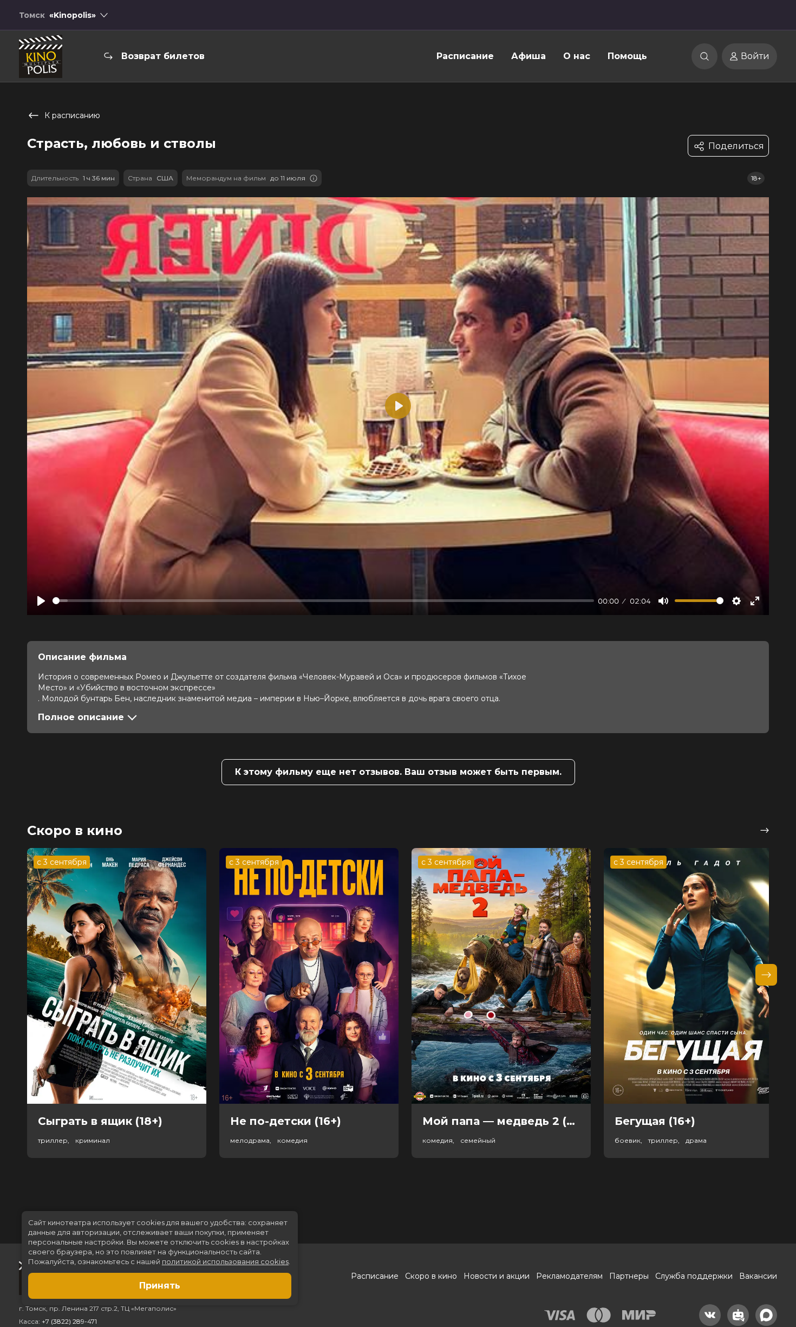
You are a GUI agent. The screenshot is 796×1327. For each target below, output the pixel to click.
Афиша (528, 56)
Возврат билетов (163, 56)
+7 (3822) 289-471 (69, 1321)
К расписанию (72, 115)
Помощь (627, 56)
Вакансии (758, 1276)
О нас (576, 56)
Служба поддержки (694, 1276)
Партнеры (629, 1276)
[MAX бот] (766, 1315)
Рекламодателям (569, 1276)
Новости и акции (497, 1276)
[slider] (323, 600)
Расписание (465, 56)
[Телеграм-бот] (738, 1315)
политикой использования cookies (225, 1261)
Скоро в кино (431, 1276)
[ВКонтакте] (710, 1315)
